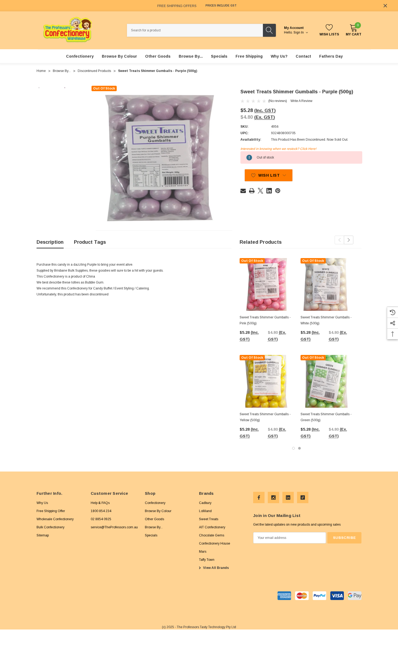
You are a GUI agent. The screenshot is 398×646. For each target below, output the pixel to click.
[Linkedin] (269, 190)
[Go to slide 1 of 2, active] (293, 448)
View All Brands (215, 568)
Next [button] (348, 240)
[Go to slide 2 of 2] (299, 448)
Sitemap (43, 535)
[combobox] (195, 30)
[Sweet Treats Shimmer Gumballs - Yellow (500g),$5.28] (266, 381)
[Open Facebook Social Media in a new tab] (259, 497)
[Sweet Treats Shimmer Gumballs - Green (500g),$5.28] (327, 381)
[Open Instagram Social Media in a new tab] (273, 497)
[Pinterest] (277, 190)
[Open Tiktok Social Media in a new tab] (302, 497)
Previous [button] (339, 240)
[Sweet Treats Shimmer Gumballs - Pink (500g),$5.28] (266, 284)
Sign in (299, 32)
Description (50, 242)
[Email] (243, 190)
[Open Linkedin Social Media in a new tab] (288, 497)
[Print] (252, 190)
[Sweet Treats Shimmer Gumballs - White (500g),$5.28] (327, 284)
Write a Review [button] (301, 101)
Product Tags (90, 242)
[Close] (385, 5)
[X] (260, 190)
